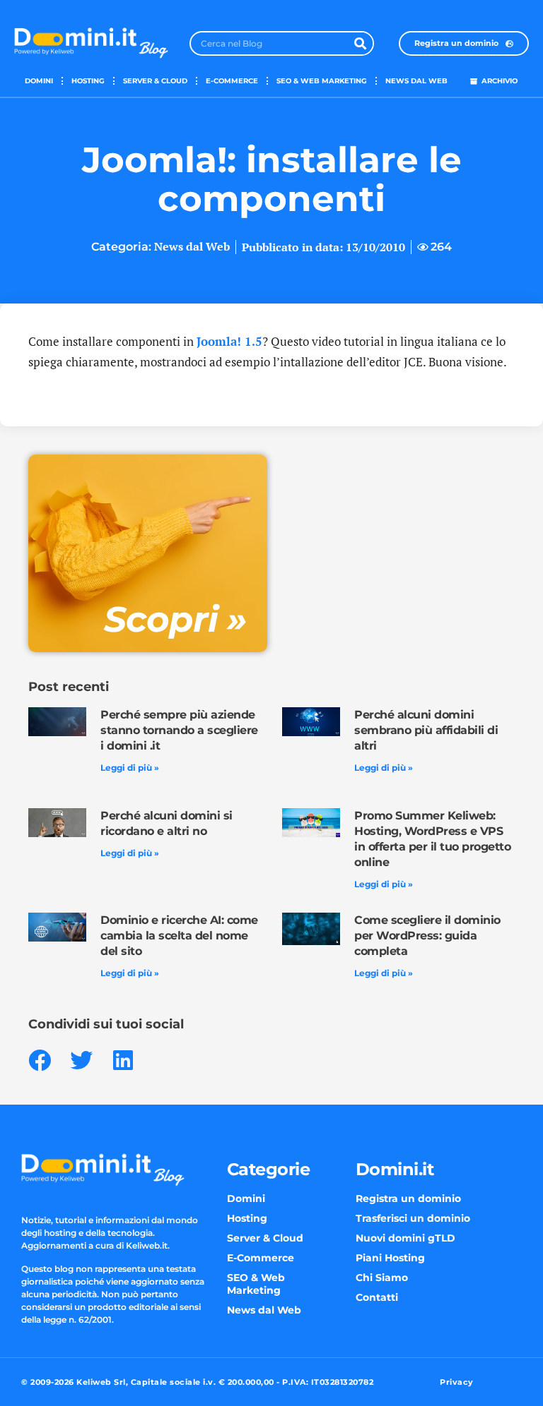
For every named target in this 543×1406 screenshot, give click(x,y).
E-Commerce (232, 80)
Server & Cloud (155, 80)
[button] (39, 1060)
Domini (39, 80)
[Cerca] (360, 43)
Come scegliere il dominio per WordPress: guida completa (427, 935)
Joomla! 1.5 (229, 341)
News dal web (416, 80)
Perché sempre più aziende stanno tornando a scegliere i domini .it (179, 730)
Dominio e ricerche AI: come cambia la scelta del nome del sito (179, 935)
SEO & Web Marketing (321, 80)
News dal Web (192, 246)
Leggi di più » (129, 767)
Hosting (88, 80)
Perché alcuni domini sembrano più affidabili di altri (426, 730)
